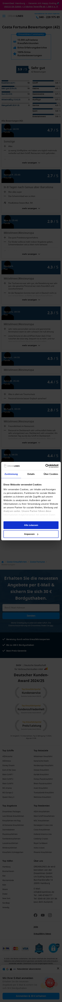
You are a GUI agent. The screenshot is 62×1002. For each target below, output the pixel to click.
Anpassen (29, 534)
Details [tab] (31, 474)
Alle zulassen (31, 525)
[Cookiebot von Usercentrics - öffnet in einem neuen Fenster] (45, 466)
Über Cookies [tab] (51, 474)
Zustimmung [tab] (11, 474)
